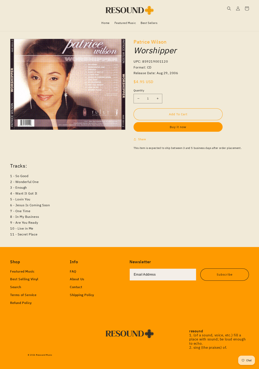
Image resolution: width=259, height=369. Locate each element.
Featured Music (22, 271)
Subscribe (224, 274)
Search (15, 287)
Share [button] (142, 139)
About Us (77, 279)
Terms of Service (23, 295)
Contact (76, 287)
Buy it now (178, 127)
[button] (229, 8)
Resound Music (44, 355)
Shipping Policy (82, 295)
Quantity (139, 90)
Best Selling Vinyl (24, 279)
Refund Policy (21, 303)
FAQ (73, 271)
